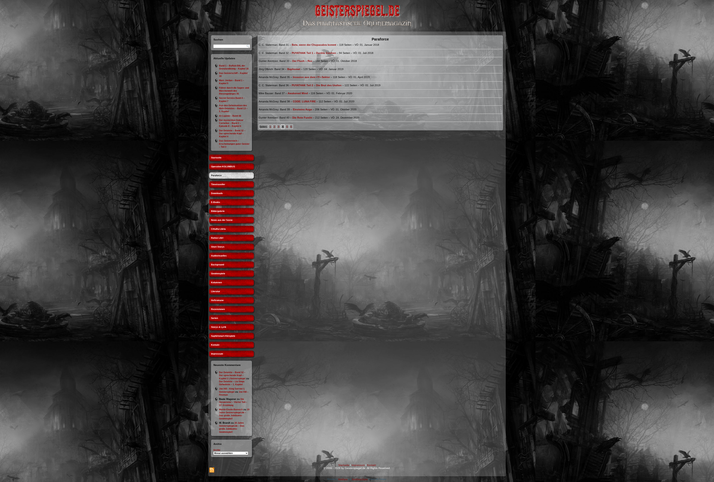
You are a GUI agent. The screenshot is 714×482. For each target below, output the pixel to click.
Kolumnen (216, 282)
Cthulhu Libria (218, 229)
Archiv (216, 450)
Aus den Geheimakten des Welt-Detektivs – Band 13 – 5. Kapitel (233, 108)
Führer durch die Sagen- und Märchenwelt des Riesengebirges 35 (234, 91)
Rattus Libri (217, 238)
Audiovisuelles (219, 255)
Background (217, 264)
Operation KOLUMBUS (223, 166)
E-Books (215, 202)
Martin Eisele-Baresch (231, 409)
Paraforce (216, 175)
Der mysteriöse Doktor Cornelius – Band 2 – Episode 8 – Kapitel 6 (231, 123)
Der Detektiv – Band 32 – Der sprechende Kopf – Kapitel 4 (232, 133)
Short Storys (217, 247)
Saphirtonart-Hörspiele (223, 336)
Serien (214, 318)
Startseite (216, 157)
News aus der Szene (222, 220)
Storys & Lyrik (218, 327)
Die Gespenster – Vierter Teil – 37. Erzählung (233, 402)
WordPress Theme (360, 479)
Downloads (217, 193)
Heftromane (217, 300)
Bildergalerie (218, 211)
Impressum (217, 354)
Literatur (215, 291)
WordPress (343, 479)
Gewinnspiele (218, 273)
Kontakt (215, 345)
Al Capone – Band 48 (230, 116)
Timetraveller (218, 184)
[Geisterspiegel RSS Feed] (211, 470)
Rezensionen (218, 309)
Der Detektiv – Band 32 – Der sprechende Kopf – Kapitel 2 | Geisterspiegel (232, 375)
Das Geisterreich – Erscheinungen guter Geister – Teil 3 (234, 143)
